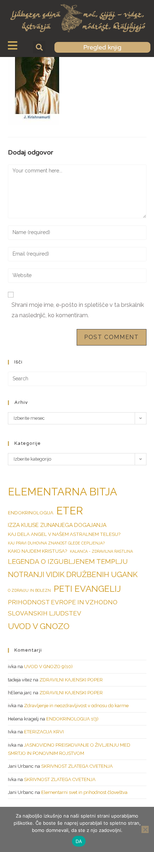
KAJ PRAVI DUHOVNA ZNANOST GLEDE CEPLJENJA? (56, 543)
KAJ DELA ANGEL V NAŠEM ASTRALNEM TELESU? (64, 534)
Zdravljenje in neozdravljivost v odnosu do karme (76, 705)
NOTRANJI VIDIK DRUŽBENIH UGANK (73, 574)
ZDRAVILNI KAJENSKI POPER (71, 679)
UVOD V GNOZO (38, 626)
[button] (39, 47)
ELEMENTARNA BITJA (62, 491)
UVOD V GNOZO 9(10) (48, 666)
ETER (69, 510)
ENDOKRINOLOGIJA (30, 512)
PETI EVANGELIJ (87, 589)
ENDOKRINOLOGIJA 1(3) (72, 719)
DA (79, 841)
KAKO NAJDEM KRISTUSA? (37, 551)
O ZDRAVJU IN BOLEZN (29, 590)
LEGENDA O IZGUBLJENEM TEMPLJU (68, 561)
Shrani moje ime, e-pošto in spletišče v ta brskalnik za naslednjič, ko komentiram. (77, 310)
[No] (145, 829)
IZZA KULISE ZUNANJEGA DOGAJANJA (57, 525)
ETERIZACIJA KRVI (44, 731)
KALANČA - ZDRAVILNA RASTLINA (101, 551)
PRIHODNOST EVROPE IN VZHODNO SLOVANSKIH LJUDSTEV (62, 608)
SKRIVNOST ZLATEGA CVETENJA (77, 766)
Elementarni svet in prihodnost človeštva (84, 792)
